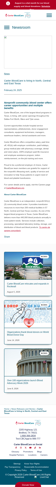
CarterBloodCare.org (15, 188)
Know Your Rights (32, 464)
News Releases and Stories (23, 409)
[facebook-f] (16, 448)
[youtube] (30, 448)
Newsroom (21, 27)
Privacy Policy (21, 470)
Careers (44, 455)
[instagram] (21, 448)
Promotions (28, 452)
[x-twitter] (25, 448)
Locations (32, 455)
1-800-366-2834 (28, 436)
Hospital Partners (16, 455)
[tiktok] (35, 448)
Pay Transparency (12, 467)
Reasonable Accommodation (36, 467)
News (7, 74)
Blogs (39, 452)
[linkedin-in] (40, 448)
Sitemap (17, 464)
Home (6, 409)
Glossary (15, 452)
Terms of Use (36, 470)
